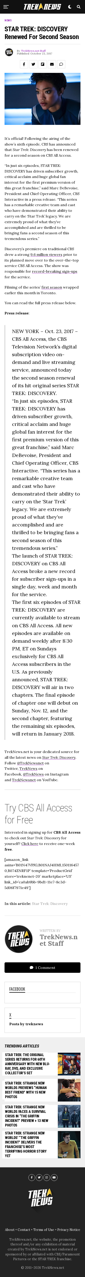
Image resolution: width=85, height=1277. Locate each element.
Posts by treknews (26, 1024)
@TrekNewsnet (30, 763)
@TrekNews (33, 774)
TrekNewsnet (24, 780)
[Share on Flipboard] (43, 64)
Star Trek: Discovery (50, 903)
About (10, 1230)
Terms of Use (43, 1230)
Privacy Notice (68, 1230)
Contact (24, 1230)
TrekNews (28, 768)
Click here (29, 843)
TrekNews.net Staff (33, 50)
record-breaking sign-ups (54, 271)
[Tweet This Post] (33, 64)
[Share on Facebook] (24, 64)
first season (51, 287)
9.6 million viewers (46, 254)
